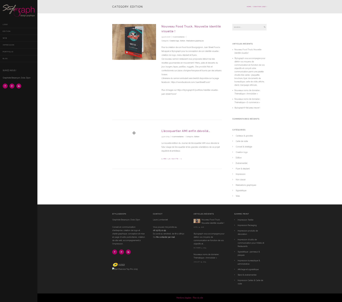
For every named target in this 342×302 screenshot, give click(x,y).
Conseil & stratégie (244, 147)
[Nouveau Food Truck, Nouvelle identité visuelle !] (197, 221)
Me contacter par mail (165, 237)
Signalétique (241, 190)
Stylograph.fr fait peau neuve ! (247, 108)
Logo (5, 24)
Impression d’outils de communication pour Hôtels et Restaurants (251, 243)
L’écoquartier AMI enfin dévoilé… (186, 131)
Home (249, 6)
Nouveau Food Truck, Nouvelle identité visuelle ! (213, 221)
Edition (7, 31)
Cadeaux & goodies (244, 136)
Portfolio (8, 52)
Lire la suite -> (172, 159)
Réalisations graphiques (195, 41)
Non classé (240, 180)
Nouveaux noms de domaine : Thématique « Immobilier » (206, 256)
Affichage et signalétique (248, 269)
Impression (8, 45)
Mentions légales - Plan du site (189, 298)
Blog (5, 58)
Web (5, 38)
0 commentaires (178, 37)
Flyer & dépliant (243, 169)
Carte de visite (242, 141)
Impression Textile (245, 220)
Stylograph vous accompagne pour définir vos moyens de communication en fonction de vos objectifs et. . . (209, 239)
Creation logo (259, 6)
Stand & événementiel (247, 275)
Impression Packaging (247, 225)
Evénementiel (241, 163)
